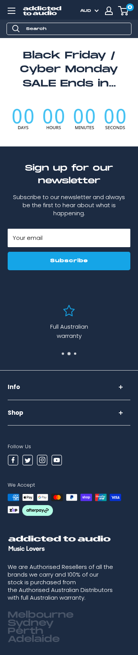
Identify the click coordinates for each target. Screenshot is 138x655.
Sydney (31, 623)
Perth (25, 631)
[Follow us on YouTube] (56, 461)
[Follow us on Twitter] (27, 461)
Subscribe (69, 261)
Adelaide (34, 639)
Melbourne (41, 615)
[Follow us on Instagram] (42, 461)
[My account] (109, 11)
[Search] (16, 29)
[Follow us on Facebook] (13, 461)
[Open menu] (11, 11)
